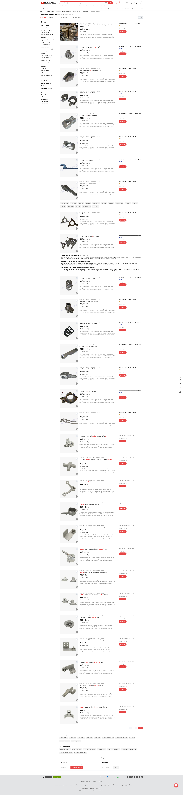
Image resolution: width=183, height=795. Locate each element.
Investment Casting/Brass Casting (93, 549)
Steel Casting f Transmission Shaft (88, 301)
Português (65, 785)
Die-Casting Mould (76, 741)
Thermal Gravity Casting (47, 49)
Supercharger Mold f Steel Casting (91, 685)
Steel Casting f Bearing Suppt (87, 93)
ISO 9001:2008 (45, 103)
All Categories (45, 8)
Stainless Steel (45, 70)
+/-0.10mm (44, 90)
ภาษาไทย (112, 785)
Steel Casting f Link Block (86, 138)
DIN (42, 96)
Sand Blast (44, 81)
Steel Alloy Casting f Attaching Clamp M (90, 70)
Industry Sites (108, 784)
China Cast (67, 5)
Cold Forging (89, 737)
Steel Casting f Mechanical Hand (88, 183)
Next (140, 727)
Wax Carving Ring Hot (65, 749)
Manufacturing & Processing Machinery (47, 39)
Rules (142, 8)
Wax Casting (71, 206)
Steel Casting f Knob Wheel (86, 214)
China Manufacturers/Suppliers (72, 784)
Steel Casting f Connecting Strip (88, 346)
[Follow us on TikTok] (130, 777)
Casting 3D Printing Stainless (89, 504)
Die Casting (97, 737)
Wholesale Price (92, 784)
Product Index (123, 784)
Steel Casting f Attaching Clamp (88, 115)
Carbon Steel (45, 68)
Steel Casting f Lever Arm (86, 160)
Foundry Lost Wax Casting (66, 752)
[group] (69, 32)
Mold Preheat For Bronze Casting (129, 749)
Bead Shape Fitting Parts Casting (90, 617)
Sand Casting (81, 737)
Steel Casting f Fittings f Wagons (88, 369)
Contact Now (123, 31)
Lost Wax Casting (46, 57)
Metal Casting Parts (76, 749)
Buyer (109, 8)
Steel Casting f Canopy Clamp (87, 391)
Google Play (57, 777)
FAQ (87, 781)
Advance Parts (96, 203)
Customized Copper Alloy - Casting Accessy (93, 436)
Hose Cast (111, 203)
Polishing (44, 77)
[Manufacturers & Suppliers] (48, 2)
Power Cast (127, 203)
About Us (83, 781)
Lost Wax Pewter (101, 749)
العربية (97, 785)
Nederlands (92, 785)
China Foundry (93, 5)
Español (60, 785)
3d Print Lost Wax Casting (89, 749)
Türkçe (117, 785)
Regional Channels (115, 784)
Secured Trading (77, 17)
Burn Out (104, 203)
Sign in (141, 3)
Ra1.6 (43, 85)
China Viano (73, 203)
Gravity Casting (63, 737)
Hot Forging (132, 737)
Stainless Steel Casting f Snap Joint (89, 236)
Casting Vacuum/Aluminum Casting (93, 595)
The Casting (95, 206)
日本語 (105, 785)
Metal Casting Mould (64, 741)
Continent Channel (100, 784)
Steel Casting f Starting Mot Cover (89, 47)
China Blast (79, 5)
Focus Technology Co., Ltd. (92, 790)
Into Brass (135, 203)
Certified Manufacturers (64, 17)
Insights (129, 784)
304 (42, 72)
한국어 (101, 785)
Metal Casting (73, 737)
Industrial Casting (85, 5)
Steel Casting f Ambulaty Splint (88, 323)
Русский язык (76, 785)
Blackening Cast (119, 203)
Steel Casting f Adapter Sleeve (87, 278)
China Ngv (63, 206)
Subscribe (116, 767)
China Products (62, 784)
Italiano (82, 785)
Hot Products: (61, 5)
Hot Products (54, 784)
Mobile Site (100, 781)
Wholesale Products (84, 784)
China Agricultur (64, 203)
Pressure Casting (46, 62)
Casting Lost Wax (87, 206)
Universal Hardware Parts (108, 737)
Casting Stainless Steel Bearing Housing (92, 527)
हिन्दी (108, 785)
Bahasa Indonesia (128, 785)
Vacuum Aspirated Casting (48, 51)
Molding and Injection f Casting (91, 662)
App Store (48, 777)
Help (117, 8)
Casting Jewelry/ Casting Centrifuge (93, 707)
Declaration (92, 788)
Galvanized (44, 79)
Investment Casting (46, 55)
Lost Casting (73, 5)
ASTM (43, 94)
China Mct (80, 203)
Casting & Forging (46, 42)
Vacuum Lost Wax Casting (113, 749)
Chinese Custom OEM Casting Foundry (91, 640)
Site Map (94, 781)
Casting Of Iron (100, 5)
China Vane (87, 203)
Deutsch (86, 785)
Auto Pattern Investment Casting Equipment (93, 572)
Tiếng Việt (122, 785)
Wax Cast (78, 206)
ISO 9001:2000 (45, 101)
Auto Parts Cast (85, 482)
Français (70, 785)
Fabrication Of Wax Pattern (80, 752)
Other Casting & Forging (121, 737)
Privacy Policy (98, 788)
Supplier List (52, 17)
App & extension (125, 8)
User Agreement (85, 788)
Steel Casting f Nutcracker (86, 414)
